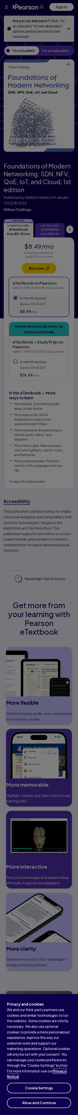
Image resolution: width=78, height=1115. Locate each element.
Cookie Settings (39, 1088)
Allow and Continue (39, 1102)
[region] (39, 1054)
